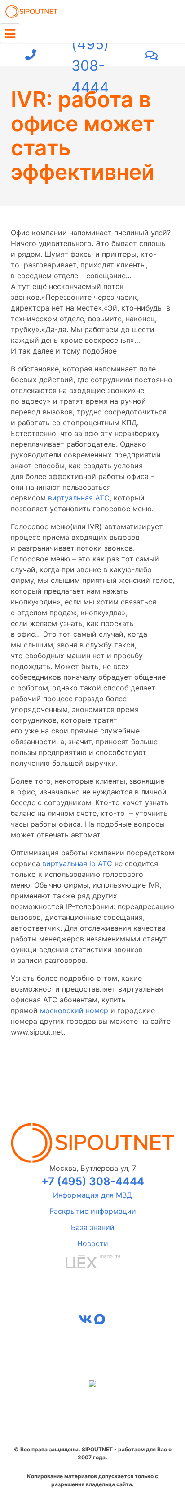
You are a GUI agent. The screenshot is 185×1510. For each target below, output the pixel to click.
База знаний (93, 1227)
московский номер (74, 1010)
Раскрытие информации (92, 1211)
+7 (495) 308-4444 (90, 55)
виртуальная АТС (79, 497)
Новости (92, 1243)
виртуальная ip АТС (77, 863)
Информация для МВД (92, 1195)
